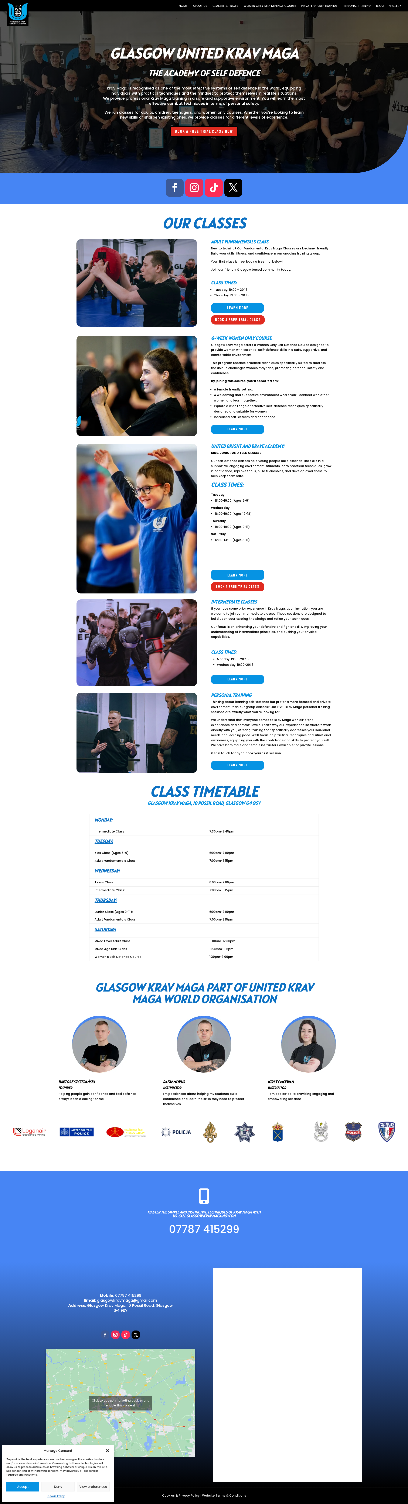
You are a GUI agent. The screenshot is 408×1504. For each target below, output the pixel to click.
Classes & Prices (225, 5)
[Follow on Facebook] (175, 188)
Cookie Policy (56, 1496)
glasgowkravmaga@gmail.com (127, 1300)
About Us (200, 5)
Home (183, 5)
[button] (107, 1451)
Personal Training (357, 5)
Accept (23, 1486)
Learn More (237, 308)
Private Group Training (319, 5)
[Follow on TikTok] (214, 188)
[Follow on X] (233, 188)
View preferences (93, 1486)
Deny (58, 1486)
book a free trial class (237, 586)
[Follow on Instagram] (194, 188)
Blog (380, 5)
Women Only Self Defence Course (270, 5)
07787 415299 (204, 1229)
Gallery (395, 5)
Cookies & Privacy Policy (181, 1495)
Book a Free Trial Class (238, 319)
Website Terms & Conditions (224, 1495)
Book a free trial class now (204, 131)
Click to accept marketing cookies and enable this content (120, 1402)
